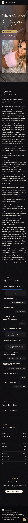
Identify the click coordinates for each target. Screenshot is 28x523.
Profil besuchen (14, 491)
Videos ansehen (9, 31)
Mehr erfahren (8, 35)
